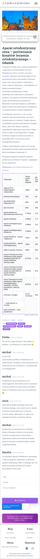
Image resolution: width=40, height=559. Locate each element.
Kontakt (30, 538)
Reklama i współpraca (10, 547)
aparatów (28, 73)
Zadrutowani (30, 533)
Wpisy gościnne (10, 538)
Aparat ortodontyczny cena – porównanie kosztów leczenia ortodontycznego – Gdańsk (19, 55)
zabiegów (5, 76)
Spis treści (10, 533)
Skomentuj (20, 500)
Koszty (20, 320)
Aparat (13, 320)
